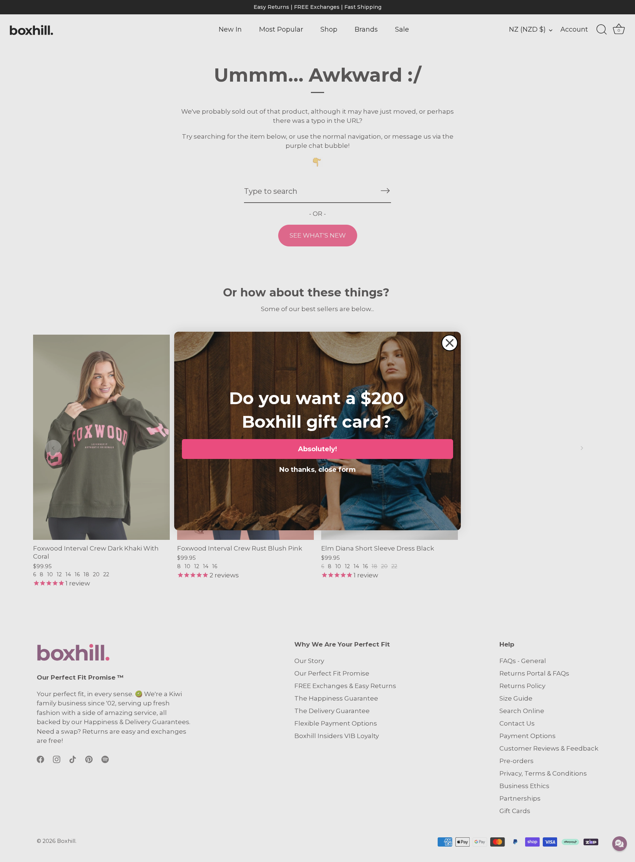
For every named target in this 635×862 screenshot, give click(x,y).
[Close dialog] (449, 343)
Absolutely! (317, 449)
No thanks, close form (317, 468)
